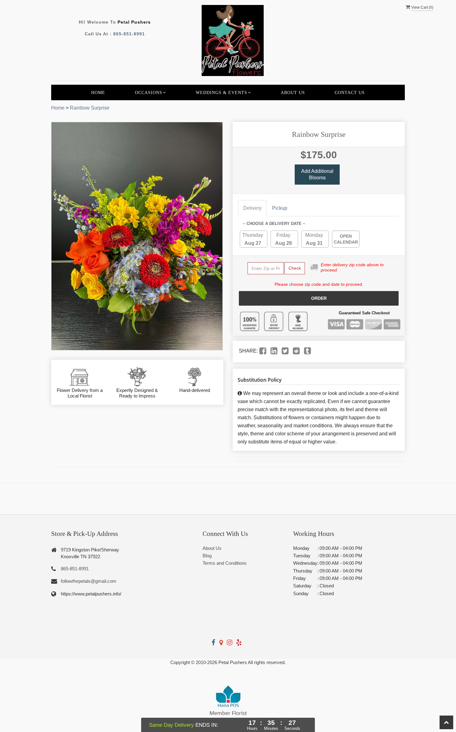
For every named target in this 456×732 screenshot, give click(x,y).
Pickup (279, 208)
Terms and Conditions (225, 563)
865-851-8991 (129, 33)
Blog (207, 555)
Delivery (252, 208)
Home (98, 92)
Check (294, 268)
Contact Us (350, 92)
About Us (293, 92)
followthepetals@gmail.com (88, 581)
